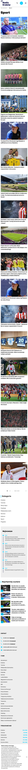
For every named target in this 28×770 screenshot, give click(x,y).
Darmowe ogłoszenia (6, 718)
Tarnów (3, 665)
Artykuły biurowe (5, 708)
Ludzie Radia (4, 677)
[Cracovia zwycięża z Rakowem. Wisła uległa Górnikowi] (14, 392)
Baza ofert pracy (5, 711)
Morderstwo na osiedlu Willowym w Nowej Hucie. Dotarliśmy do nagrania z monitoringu (18, 587)
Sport (10, 8)
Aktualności (4, 8)
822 (15, 491)
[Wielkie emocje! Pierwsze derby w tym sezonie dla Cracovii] (14, 52)
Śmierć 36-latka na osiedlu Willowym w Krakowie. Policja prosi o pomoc (18, 595)
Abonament (4, 682)
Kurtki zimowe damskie (7, 706)
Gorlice (3, 674)
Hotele (2, 703)
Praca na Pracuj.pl (6, 689)
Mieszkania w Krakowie (7, 715)
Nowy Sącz (3, 670)
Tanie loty (3, 701)
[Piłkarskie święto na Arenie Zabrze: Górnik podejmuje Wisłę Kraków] (14, 419)
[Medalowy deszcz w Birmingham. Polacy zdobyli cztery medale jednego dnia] (14, 471)
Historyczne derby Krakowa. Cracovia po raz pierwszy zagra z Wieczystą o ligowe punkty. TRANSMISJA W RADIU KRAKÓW (14, 273)
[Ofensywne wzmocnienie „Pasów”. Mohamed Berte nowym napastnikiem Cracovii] (14, 314)
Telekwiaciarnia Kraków (7, 699)
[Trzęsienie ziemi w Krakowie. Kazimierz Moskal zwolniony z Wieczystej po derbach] (14, 26)
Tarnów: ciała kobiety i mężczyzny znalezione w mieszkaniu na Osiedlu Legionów (18, 611)
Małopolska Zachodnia (7, 667)
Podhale (3, 672)
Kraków (3, 662)
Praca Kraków (4, 691)
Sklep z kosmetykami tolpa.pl (8, 720)
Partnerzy (3, 687)
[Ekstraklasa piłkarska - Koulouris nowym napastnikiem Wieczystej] (14, 157)
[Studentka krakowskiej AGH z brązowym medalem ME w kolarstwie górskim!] (14, 366)
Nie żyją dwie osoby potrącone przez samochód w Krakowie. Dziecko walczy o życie (18, 603)
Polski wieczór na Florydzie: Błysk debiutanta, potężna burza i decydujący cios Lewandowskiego (14, 247)
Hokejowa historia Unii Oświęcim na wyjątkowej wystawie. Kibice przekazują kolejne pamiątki (12, 352)
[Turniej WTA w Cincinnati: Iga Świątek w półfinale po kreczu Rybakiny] (14, 131)
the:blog (3, 713)
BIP (2, 684)
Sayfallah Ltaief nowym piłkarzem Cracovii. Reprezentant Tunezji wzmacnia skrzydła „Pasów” (13, 221)
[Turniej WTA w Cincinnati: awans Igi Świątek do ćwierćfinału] (14, 288)
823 (18, 491)
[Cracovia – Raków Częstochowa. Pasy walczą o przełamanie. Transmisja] (14, 445)
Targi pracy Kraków (6, 696)
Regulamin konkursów (7, 679)
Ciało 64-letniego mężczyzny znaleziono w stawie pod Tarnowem (18, 619)
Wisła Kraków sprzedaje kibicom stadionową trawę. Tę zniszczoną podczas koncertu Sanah (14, 195)
